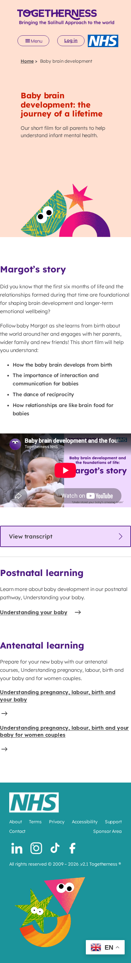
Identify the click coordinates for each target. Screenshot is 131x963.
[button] (65, 536)
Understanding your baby (33, 612)
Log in (71, 40)
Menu (36, 41)
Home (27, 61)
